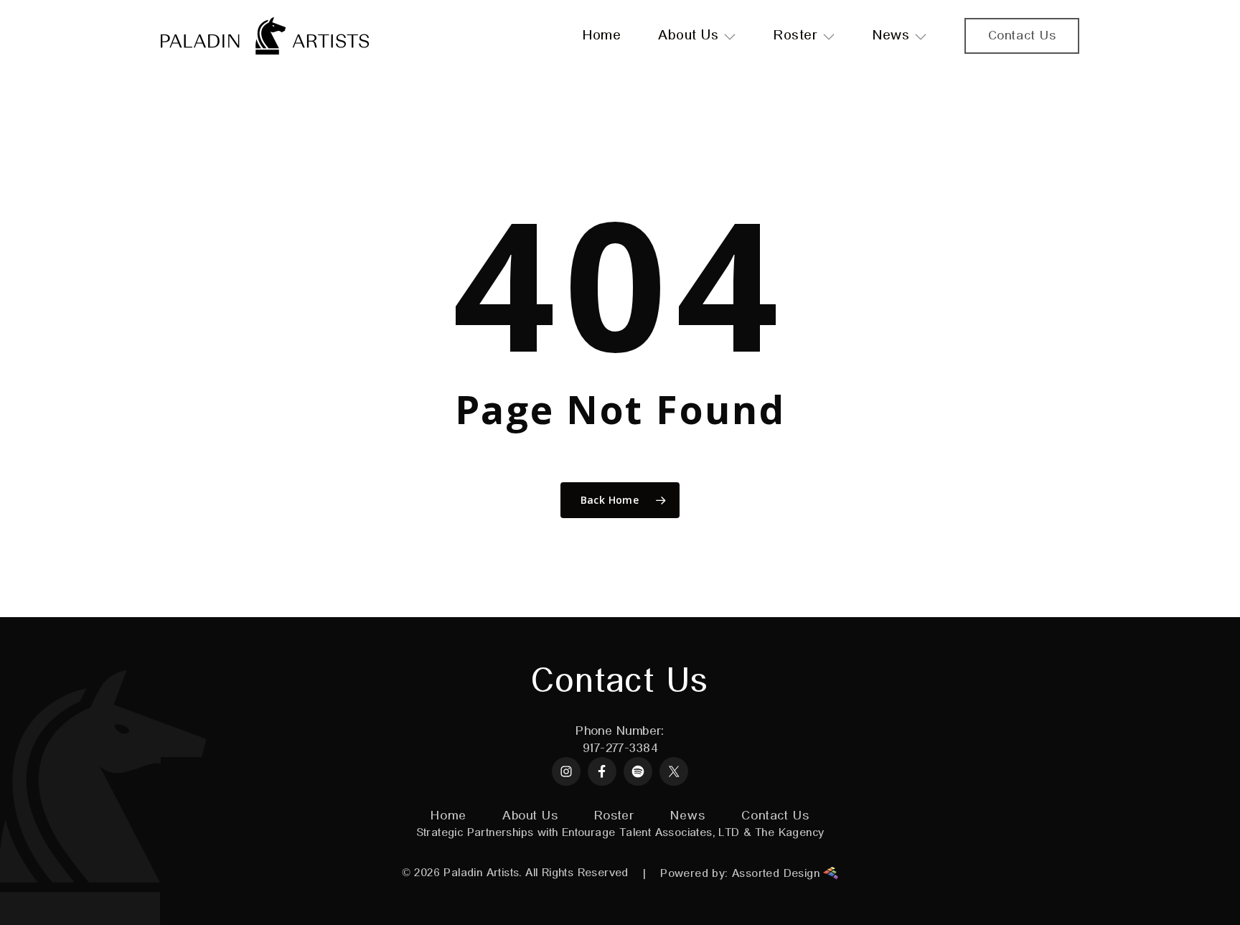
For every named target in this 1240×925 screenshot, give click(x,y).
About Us (530, 816)
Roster (614, 816)
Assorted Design (777, 874)
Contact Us (775, 816)
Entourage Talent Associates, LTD (651, 833)
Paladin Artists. (482, 873)
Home (448, 816)
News (687, 816)
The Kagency (789, 833)
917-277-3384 (620, 748)
